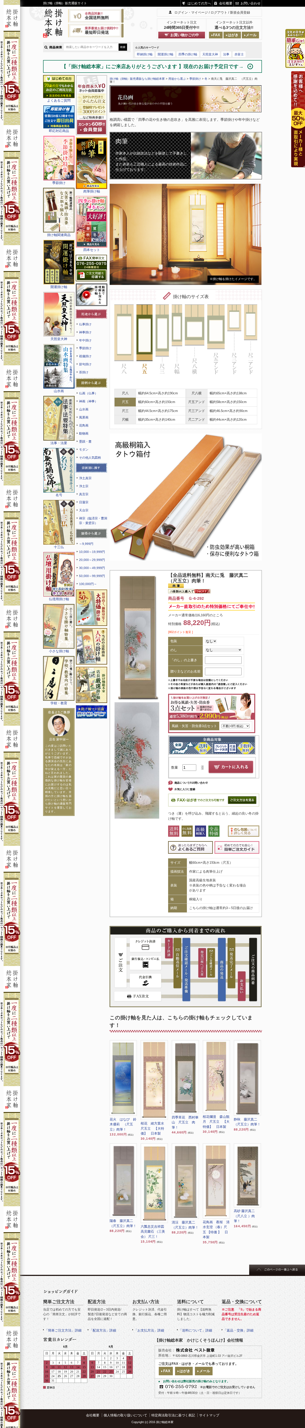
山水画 (83, 409)
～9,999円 (86, 544)
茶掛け (83, 372)
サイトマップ (209, 1415)
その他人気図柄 (90, 457)
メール (251, 35)
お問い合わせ (250, 3)
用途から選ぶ (177, 78)
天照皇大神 (210, 54)
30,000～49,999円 (92, 568)
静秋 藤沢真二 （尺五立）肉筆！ (247, 1121)
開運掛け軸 (165, 54)
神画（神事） (88, 401)
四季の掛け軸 (187, 54)
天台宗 (83, 510)
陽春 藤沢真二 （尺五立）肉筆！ (123, 1223)
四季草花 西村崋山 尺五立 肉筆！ (185, 1122)
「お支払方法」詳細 (149, 1330)
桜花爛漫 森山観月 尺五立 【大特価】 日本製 (216, 1122)
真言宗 (83, 494)
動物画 (83, 433)
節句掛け (85, 364)
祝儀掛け (85, 356)
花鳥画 (83, 425)
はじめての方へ (199, 3)
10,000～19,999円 (92, 552)
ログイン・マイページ (191, 12)
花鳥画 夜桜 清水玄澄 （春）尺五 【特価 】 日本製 (216, 1229)
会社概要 (225, 3)
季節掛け (85, 348)
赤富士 (239, 54)
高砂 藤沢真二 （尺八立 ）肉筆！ (244, 1216)
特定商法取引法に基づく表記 (173, 1415)
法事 (226, 54)
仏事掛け (85, 324)
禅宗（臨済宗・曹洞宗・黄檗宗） (93, 520)
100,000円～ (88, 584)
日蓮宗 (83, 502)
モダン (83, 449)
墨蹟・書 (85, 441)
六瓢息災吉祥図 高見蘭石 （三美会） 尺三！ (153, 1231)
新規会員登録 (240, 12)
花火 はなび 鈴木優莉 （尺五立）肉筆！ (123, 1124)
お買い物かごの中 (184, 35)
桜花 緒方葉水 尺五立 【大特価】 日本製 (154, 1128)
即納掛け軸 (144, 54)
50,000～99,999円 (92, 576)
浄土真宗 (85, 478)
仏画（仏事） (88, 393)
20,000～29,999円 (92, 560)
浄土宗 (83, 486)
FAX (216, 35)
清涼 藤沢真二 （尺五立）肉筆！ (185, 1224)
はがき (233, 35)
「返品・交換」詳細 (238, 1330)
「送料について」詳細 (195, 1330)
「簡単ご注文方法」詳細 (63, 1330)
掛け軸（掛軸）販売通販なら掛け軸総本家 (137, 78)
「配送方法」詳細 (102, 1330)
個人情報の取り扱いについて (125, 1415)
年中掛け (85, 340)
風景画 (83, 417)
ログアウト (219, 12)
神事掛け (85, 332)
